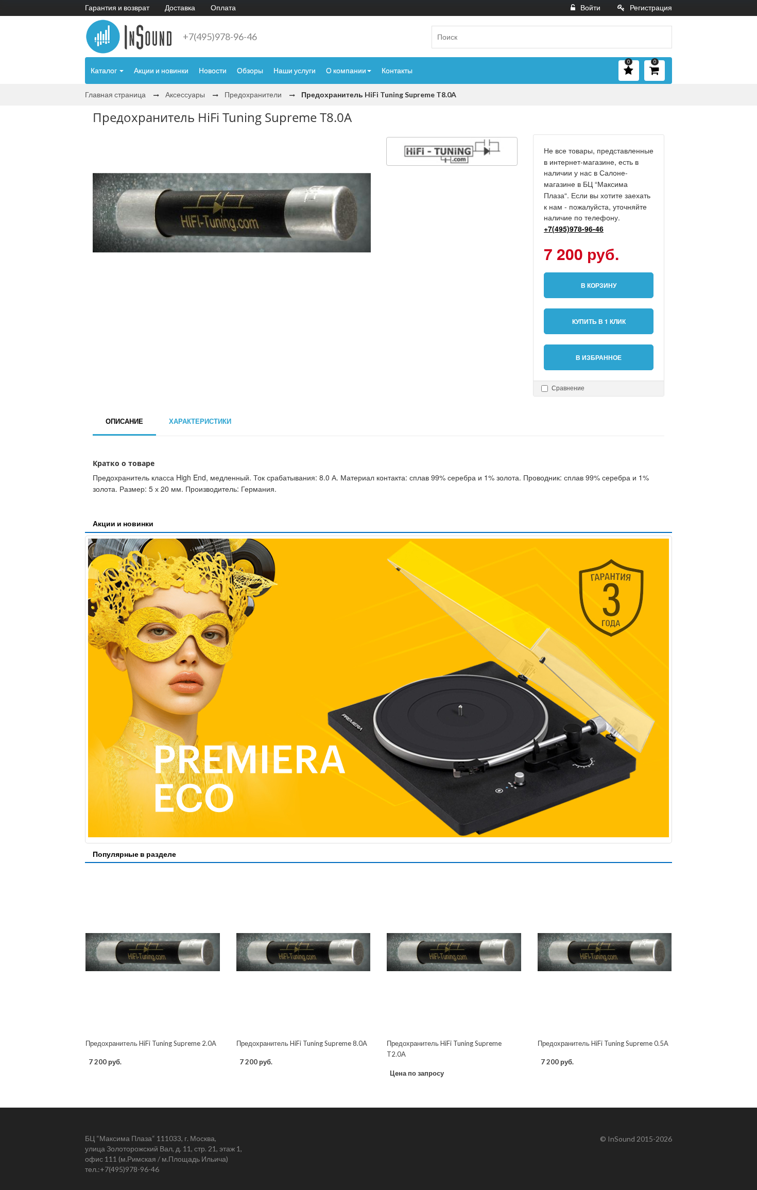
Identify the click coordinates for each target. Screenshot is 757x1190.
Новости (213, 70)
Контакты (397, 70)
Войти (590, 7)
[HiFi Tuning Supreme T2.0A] (454, 951)
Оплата (223, 7)
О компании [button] (346, 70)
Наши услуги (294, 70)
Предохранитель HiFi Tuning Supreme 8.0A (301, 1043)
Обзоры (250, 70)
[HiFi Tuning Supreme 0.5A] (605, 951)
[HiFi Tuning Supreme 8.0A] (303, 951)
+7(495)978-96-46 (220, 36)
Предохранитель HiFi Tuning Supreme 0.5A (603, 1043)
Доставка (180, 7)
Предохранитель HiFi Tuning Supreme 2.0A (150, 1043)
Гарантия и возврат (117, 7)
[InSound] (129, 37)
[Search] (660, 37)
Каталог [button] (104, 70)
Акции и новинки (161, 70)
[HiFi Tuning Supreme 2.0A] (152, 951)
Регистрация (651, 7)
